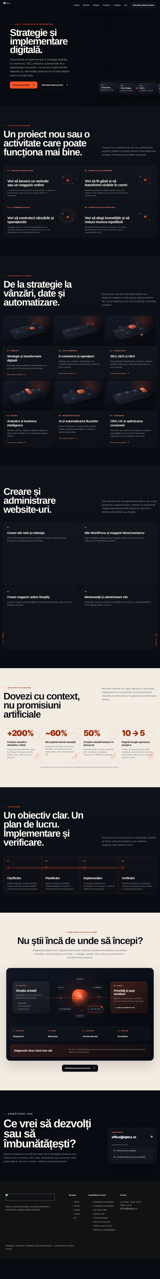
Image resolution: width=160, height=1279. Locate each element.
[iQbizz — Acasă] (11, 5)
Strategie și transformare (103, 1202)
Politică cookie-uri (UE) (102, 1226)
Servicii (86, 5)
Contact (106, 5)
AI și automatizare (100, 1218)
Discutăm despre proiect (143, 5)
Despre (96, 5)
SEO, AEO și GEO (100, 1210)
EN (125, 5)
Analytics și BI (98, 1214)
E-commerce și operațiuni (103, 1206)
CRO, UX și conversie (101, 1222)
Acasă (76, 5)
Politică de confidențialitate (104, 1230)
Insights (117, 5)
